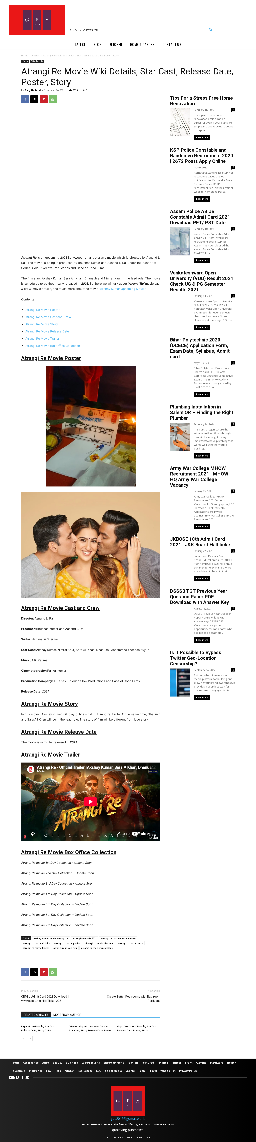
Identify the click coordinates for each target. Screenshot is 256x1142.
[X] (34, 99)
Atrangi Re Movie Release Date (47, 331)
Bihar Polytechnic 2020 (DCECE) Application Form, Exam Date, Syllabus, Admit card (200, 348)
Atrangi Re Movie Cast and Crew (48, 317)
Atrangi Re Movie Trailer (42, 338)
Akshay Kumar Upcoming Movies (123, 289)
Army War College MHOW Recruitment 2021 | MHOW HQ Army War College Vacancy (199, 476)
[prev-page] (23, 1038)
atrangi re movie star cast (99, 943)
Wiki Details (37, 61)
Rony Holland (33, 90)
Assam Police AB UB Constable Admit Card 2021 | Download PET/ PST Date (201, 217)
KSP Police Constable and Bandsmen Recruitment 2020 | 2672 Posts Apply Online (201, 155)
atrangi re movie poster (67, 943)
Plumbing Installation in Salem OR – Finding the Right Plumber (201, 412)
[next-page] (30, 1038)
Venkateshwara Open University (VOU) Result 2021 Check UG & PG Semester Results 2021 (201, 281)
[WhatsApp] (53, 99)
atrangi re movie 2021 (85, 938)
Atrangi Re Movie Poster (42, 310)
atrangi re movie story (130, 943)
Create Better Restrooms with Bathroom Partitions (133, 999)
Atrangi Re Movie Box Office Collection (52, 346)
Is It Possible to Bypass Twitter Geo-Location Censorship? (195, 658)
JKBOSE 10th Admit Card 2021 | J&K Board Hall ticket (201, 541)
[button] (211, 30)
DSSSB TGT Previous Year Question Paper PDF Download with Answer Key (199, 596)
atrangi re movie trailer (36, 947)
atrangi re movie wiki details (97, 947)
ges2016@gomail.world (128, 1118)
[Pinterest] (44, 99)
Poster (35, 55)
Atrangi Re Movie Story (41, 324)
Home (24, 55)
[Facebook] (25, 99)
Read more (202, 137)
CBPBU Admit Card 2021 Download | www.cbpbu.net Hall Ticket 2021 (45, 999)
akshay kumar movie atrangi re (50, 938)
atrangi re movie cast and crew (118, 938)
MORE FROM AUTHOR (67, 1014)
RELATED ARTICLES (36, 1014)
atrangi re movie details (36, 943)
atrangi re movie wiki (65, 947)
